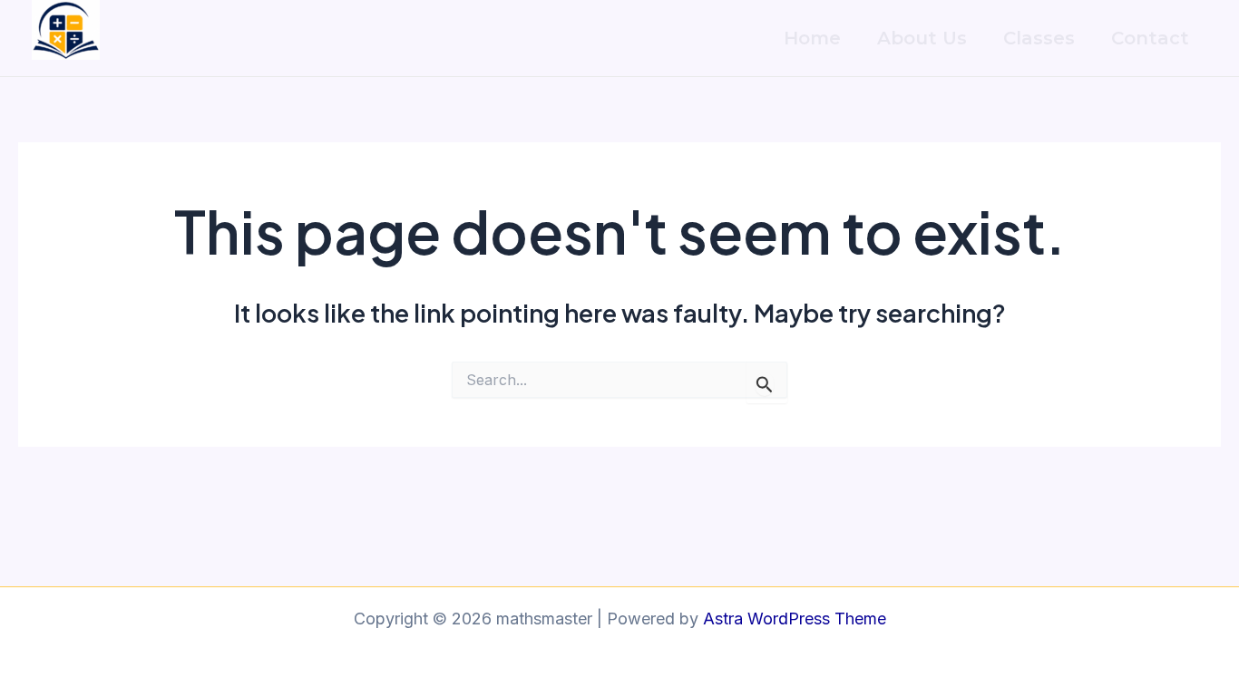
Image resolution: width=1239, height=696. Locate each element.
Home (812, 38)
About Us (922, 38)
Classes (1039, 38)
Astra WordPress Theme (794, 618)
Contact (1150, 38)
